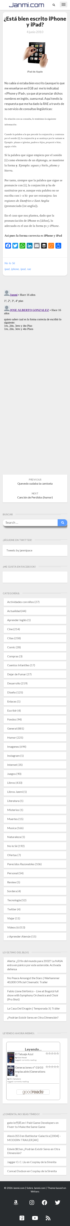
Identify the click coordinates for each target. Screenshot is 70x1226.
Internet (12, 764)
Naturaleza (14, 836)
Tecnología (14, 900)
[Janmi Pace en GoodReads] (22, 1216)
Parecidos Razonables (20, 864)
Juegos (11, 773)
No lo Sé (9, 263)
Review (11, 882)
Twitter (12, 909)
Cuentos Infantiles (18, 665)
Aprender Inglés (17, 620)
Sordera (12, 891)
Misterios (13, 809)
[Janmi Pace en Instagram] (32, 1200)
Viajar (11, 918)
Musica (11, 828)
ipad (7, 269)
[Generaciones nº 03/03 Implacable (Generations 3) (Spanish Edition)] (10, 1071)
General (12, 728)
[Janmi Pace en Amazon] (15, 1200)
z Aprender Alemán (19, 936)
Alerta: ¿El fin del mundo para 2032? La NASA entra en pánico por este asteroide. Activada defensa (35, 965)
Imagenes (13, 746)
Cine (10, 629)
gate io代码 (14, 1122)
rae (29, 269)
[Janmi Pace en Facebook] (44, 1200)
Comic (11, 647)
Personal (12, 873)
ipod (22, 269)
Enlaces (12, 701)
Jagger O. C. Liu (16, 1162)
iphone (15, 269)
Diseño (11, 692)
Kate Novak (22, 1057)
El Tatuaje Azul (24, 1054)
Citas (10, 638)
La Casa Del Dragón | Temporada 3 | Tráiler (33, 1008)
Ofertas (12, 855)
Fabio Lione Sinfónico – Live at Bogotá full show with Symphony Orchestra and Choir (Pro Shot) (33, 995)
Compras (12, 656)
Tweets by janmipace (19, 550)
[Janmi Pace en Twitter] (57, 1200)
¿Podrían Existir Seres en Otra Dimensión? (33, 1017)
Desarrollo (13, 683)
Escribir (12, 710)
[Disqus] (35, 333)
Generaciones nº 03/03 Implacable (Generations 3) (30, 1071)
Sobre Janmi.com (36, 1187)
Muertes (12, 819)
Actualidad (14, 611)
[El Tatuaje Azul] (10, 1059)
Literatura (13, 800)
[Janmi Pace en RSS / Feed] (48, 1216)
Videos (11, 927)
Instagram (13, 755)
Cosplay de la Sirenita (43, 1162)
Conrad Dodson (17, 1171)
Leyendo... (33, 1049)
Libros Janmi (15, 791)
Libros (11, 782)
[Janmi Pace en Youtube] (35, 1216)
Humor (11, 737)
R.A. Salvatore (15, 1079)
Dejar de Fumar (16, 674)
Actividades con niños (20, 601)
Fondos (11, 719)
